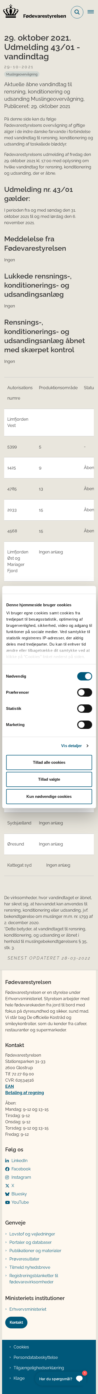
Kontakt (16, 1322)
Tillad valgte (49, 779)
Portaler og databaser (30, 1242)
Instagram (21, 1177)
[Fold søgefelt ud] (77, 12)
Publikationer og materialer (35, 1250)
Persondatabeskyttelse (36, 1357)
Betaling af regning (24, 1092)
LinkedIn (19, 1160)
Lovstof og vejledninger (32, 1234)
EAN (9, 1086)
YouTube (20, 1202)
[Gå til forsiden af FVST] (33, 12)
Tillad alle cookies (49, 762)
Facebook (21, 1168)
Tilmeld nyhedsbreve (29, 1267)
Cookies (21, 1347)
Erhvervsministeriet (27, 1309)
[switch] (84, 692)
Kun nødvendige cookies (49, 796)
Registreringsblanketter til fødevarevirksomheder (33, 1278)
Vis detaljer (71, 745)
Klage (19, 1378)
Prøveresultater (24, 1259)
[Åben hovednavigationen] (93, 12)
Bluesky (19, 1193)
